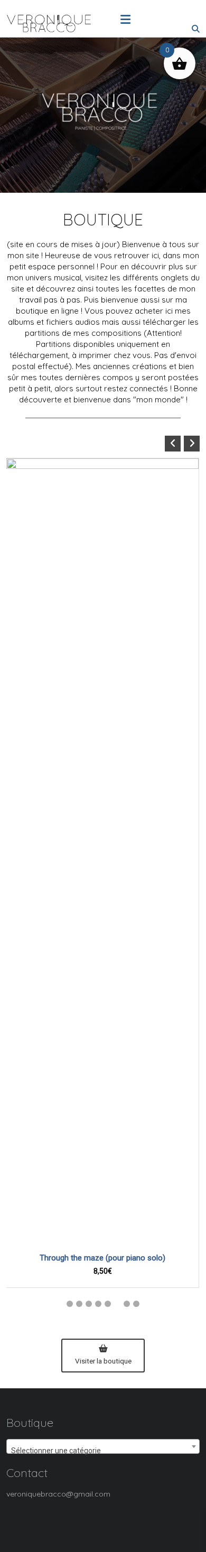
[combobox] (103, 1446)
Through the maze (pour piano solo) (102, 1258)
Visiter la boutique (103, 1361)
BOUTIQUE (103, 220)
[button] (192, 444)
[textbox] (103, 1451)
